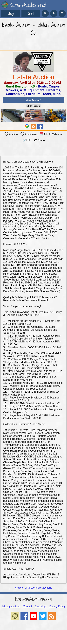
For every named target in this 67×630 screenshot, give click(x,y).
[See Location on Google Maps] (27, 126)
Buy (10, 13)
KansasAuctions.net (33, 599)
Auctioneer (30, 134)
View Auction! (33, 100)
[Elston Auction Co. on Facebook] (40, 126)
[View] (33, 116)
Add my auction (11, 606)
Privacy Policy (57, 606)
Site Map (40, 606)
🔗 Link (26, 140)
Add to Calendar (53, 134)
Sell (31, 13)
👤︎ (53, 13)
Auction (13, 134)
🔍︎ (45, 13)
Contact (27, 606)
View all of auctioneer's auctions (33, 587)
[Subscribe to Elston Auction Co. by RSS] (33, 126)
